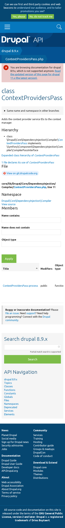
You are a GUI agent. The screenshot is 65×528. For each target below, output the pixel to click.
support (30, 313)
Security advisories (12, 445)
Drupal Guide (9, 460)
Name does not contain (16, 227)
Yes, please (19, 16)
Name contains (11, 215)
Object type (9, 239)
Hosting (37, 442)
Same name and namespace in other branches (33, 110)
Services (8, 410)
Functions (9, 390)
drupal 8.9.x (10, 51)
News (5, 430)
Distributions (40, 477)
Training (38, 438)
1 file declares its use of (28, 162)
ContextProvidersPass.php (24, 59)
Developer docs (10, 467)
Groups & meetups (43, 449)
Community (40, 430)
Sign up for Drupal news (15, 442)
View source (8, 204)
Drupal (40, 516)
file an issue (12, 313)
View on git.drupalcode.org (22, 173)
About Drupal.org (11, 489)
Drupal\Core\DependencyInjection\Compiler (26, 200)
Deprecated (10, 407)
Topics (8, 382)
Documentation (11, 455)
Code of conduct (43, 456)
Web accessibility (11, 482)
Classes (8, 386)
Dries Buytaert (41, 520)
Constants (10, 393)
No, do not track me (41, 16)
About (5, 477)
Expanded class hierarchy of (30, 155)
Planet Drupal (9, 435)
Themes (37, 474)
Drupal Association (13, 485)
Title (20, 268)
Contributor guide (43, 445)
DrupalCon (39, 452)
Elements (9, 414)
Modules (38, 470)
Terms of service (11, 492)
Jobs (4, 449)
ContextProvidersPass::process (20, 285)
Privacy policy (9, 496)
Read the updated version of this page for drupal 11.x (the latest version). (35, 74)
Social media (9, 438)
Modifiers (46, 268)
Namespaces (11, 403)
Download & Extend (45, 462)
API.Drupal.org (10, 470)
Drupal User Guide (12, 463)
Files (6, 400)
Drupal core (40, 467)
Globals (8, 396)
